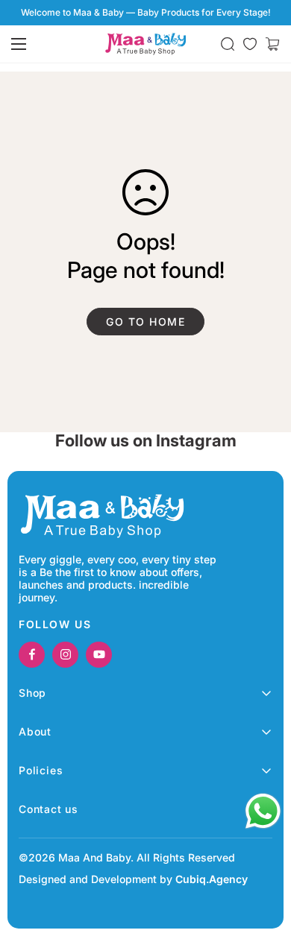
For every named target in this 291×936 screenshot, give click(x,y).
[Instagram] (65, 655)
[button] (272, 44)
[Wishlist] (249, 44)
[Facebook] (32, 655)
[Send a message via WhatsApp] (263, 811)
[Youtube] (99, 655)
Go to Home (145, 321)
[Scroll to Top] (264, 857)
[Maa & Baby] (145, 44)
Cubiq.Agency (211, 879)
